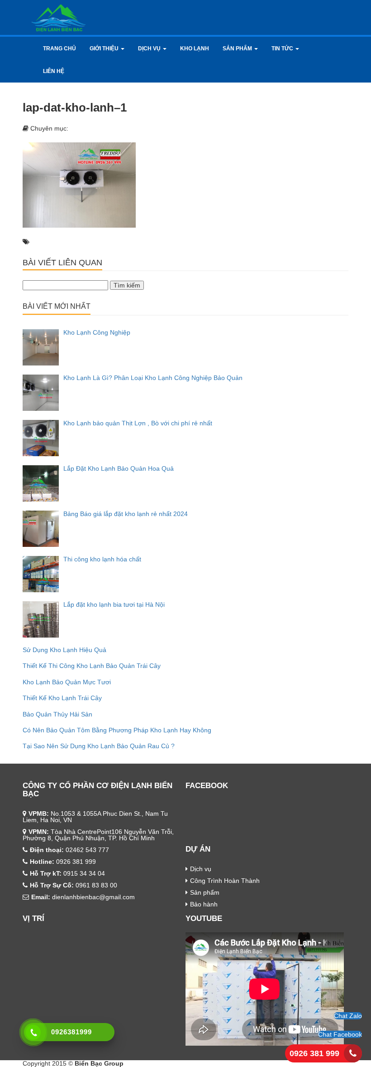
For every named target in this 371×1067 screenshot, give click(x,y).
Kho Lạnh (194, 48)
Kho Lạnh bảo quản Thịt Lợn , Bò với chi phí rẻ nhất (137, 423)
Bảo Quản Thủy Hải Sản (57, 714)
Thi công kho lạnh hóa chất (102, 559)
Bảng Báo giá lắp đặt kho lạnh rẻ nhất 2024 (125, 513)
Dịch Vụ (150, 48)
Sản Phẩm (238, 48)
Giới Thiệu (105, 48)
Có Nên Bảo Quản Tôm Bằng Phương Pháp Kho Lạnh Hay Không (117, 730)
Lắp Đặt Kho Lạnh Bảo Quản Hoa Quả (118, 468)
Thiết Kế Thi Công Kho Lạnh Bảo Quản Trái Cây (92, 665)
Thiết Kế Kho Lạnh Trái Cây (62, 698)
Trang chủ (59, 48)
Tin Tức (283, 48)
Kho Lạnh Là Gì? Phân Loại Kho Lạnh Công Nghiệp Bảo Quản (153, 377)
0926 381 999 (314, 1053)
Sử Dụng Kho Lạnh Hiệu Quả (64, 649)
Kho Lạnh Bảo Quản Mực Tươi (67, 682)
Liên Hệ (53, 71)
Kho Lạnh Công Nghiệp (96, 332)
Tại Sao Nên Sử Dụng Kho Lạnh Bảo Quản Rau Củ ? (99, 746)
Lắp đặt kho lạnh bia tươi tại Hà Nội (114, 604)
